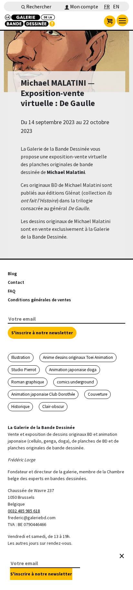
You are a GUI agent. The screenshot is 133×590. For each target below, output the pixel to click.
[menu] (122, 20)
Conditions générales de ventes (39, 300)
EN (116, 6)
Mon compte (83, 6)
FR (107, 6)
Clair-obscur (53, 406)
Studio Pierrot (23, 369)
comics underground (75, 382)
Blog (12, 273)
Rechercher (38, 6)
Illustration (20, 357)
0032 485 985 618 (24, 511)
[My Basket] (110, 21)
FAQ (11, 291)
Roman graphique (27, 382)
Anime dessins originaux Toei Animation (78, 357)
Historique (20, 406)
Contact (16, 282)
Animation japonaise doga (73, 369)
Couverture (97, 394)
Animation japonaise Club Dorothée (43, 394)
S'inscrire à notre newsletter (42, 333)
